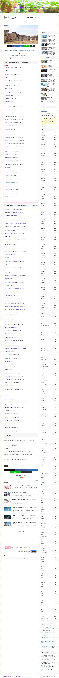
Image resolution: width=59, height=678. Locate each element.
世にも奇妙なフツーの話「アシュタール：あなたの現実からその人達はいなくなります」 (19, 50)
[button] (32, 46)
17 (44, 121)
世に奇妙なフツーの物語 (46, 666)
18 (46, 121)
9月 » (45, 126)
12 (48, 120)
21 (52, 121)
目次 (19, 53)
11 (46, 120)
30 (42, 124)
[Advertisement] (21, 22)
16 (42, 121)
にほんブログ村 (44, 111)
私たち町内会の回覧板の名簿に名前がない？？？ (18, 55)
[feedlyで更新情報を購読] (20, 477)
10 (44, 120)
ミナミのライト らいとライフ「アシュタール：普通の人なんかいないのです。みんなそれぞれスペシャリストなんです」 (48, 646)
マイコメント (13, 58)
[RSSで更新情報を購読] (22, 477)
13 (50, 120)
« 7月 (42, 126)
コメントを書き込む (21, 558)
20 (50, 121)
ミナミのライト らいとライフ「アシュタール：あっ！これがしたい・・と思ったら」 (48, 629)
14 (52, 120)
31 (44, 124)
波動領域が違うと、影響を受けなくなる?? (11, 182)
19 (48, 121)
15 (54, 120)
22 (54, 121)
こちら (43, 663)
